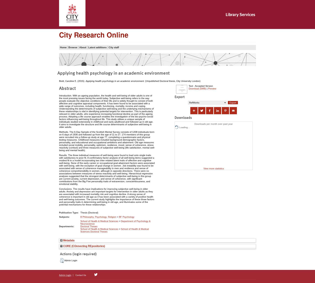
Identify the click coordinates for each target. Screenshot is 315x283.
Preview (212, 88)
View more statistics (213, 168)
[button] (62, 260)
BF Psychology (126, 217)
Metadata (68, 240)
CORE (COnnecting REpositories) (84, 246)
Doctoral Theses (88, 226)
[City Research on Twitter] (95, 274)
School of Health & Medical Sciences (99, 221)
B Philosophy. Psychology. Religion (98, 217)
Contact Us (80, 275)
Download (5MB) (197, 88)
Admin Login (65, 275)
